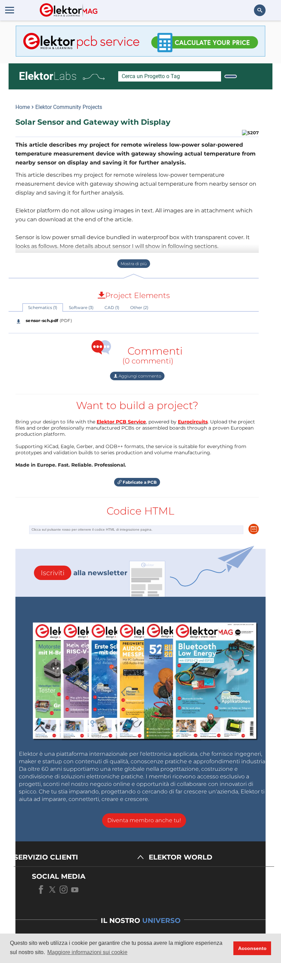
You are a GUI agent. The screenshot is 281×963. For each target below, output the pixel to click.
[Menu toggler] (9, 9)
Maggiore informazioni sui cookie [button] (87, 952)
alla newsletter (84, 573)
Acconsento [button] (252, 948)
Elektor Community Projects (68, 107)
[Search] (230, 76)
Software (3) (81, 307)
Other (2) (139, 307)
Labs (48, 76)
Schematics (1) (42, 307)
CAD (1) (112, 307)
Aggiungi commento (139, 376)
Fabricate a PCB (139, 482)
